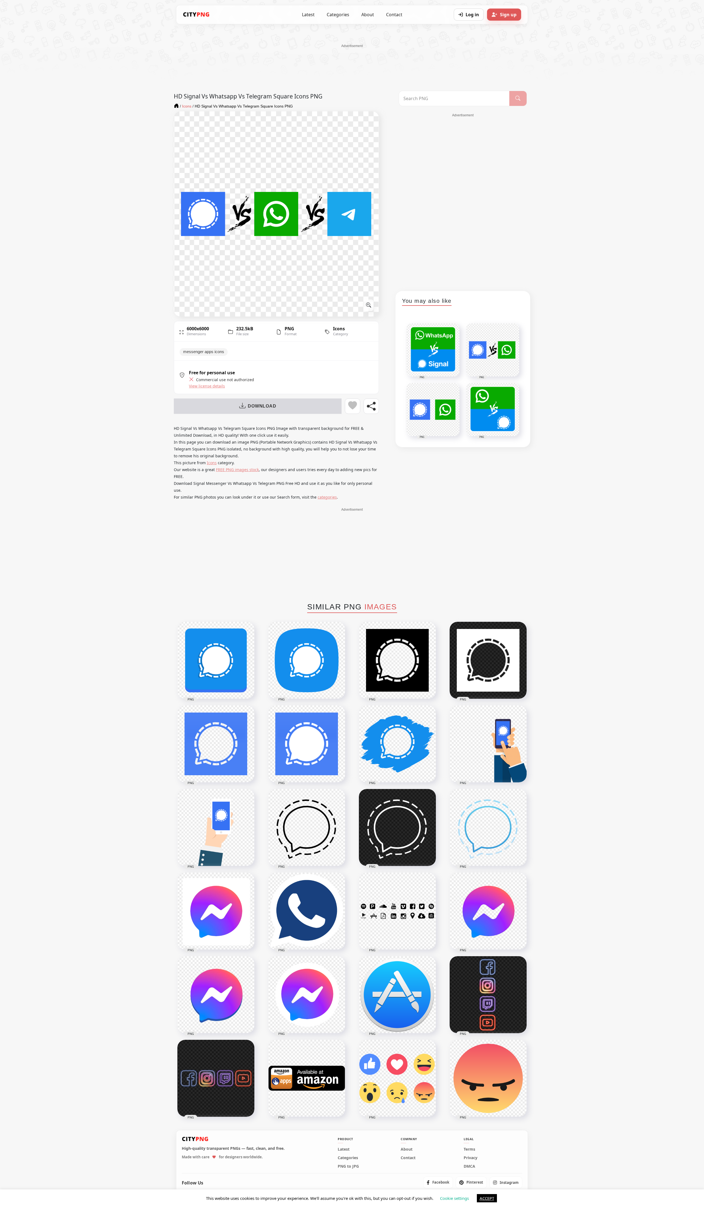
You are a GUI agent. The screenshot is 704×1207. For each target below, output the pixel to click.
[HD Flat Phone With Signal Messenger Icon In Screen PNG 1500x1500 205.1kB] (488, 743)
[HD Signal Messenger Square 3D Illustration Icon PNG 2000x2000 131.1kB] (215, 660)
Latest (308, 15)
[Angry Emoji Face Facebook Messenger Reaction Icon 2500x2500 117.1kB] (488, 1078)
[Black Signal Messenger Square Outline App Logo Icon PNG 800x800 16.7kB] (397, 660)
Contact (394, 15)
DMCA (469, 1166)
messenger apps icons (203, 352)
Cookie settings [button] (454, 1198)
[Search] (518, 98)
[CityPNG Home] (196, 14)
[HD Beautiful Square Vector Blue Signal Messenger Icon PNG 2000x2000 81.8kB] (306, 660)
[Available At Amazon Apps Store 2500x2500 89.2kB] (306, 1078)
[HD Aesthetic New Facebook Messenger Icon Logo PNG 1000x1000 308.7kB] (215, 994)
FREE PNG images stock (237, 469)
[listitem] (438, 1183)
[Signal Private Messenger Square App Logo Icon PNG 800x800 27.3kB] (306, 743)
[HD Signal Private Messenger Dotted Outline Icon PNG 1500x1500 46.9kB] (488, 827)
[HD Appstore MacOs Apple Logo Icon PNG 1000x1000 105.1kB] (397, 994)
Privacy (470, 1157)
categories (327, 497)
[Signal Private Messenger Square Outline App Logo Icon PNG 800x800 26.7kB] (215, 743)
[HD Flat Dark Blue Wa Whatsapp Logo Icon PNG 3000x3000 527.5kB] (306, 911)
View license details (207, 386)
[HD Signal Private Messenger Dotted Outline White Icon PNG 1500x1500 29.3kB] (397, 827)
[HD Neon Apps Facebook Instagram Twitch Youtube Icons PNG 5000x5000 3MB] (215, 1078)
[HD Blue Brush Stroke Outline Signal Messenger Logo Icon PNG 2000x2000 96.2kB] (397, 743)
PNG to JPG (348, 1166)
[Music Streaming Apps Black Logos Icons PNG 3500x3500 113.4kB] (397, 911)
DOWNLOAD (262, 406)
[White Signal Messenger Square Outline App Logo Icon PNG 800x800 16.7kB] (488, 660)
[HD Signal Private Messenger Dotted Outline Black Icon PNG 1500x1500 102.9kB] (306, 827)
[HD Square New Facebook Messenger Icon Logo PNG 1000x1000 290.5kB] (215, 911)
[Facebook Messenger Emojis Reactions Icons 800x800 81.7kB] (397, 1078)
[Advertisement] (352, 60)
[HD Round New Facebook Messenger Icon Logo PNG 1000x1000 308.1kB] (306, 994)
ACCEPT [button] (487, 1198)
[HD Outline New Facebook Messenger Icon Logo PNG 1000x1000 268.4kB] (488, 911)
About (367, 15)
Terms (469, 1149)
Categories (338, 15)
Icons (339, 329)
